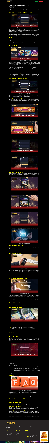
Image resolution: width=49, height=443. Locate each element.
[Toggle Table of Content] (13, 7)
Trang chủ (10, 5)
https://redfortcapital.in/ (31, 431)
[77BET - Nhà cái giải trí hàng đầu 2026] (9, 1)
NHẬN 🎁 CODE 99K (44, 440)
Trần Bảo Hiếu (31, 436)
